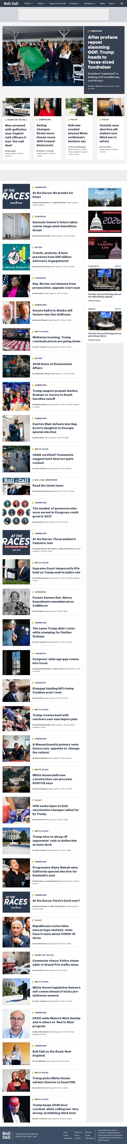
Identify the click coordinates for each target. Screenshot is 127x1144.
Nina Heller (11, 151)
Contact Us (78, 1132)
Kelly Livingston (41, 789)
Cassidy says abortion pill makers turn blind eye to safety (109, 133)
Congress (40, 216)
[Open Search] (122, 3)
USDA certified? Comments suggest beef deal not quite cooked (52, 458)
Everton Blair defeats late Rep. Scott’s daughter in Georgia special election (55, 428)
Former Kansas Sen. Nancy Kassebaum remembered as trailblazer (53, 601)
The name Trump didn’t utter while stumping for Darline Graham (53, 632)
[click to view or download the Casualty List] (105, 248)
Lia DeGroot (39, 819)
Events (66, 1135)
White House (42, 332)
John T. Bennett (96, 86)
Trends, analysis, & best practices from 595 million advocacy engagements (52, 256)
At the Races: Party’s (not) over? (56, 900)
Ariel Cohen (106, 147)
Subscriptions (89, 1138)
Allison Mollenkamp (78, 147)
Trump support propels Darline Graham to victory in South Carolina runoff (55, 394)
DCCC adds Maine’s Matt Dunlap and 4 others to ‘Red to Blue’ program (56, 1022)
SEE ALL (118, 266)
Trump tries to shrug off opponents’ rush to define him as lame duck (54, 840)
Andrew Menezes (54, 881)
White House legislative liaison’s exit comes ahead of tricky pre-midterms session (56, 991)
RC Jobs (87, 1135)
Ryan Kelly (39, 522)
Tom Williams (40, 1061)
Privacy (76, 1135)
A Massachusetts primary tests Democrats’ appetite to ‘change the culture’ (56, 748)
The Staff (77, 1138)
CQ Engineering (41, 578)
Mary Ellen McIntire (42, 202)
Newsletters (68, 1138)
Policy (73, 120)
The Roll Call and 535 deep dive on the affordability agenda (104, 295)
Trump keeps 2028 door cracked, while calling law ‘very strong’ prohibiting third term (55, 1109)
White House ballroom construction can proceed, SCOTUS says (52, 779)
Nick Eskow (39, 437)
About (66, 1132)
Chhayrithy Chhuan (42, 266)
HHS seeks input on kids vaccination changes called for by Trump (55, 810)
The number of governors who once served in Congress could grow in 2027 (55, 512)
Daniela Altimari (59, 202)
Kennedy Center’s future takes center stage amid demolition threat (55, 226)
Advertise (88, 1132)
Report (39, 247)
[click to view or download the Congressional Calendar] (105, 222)
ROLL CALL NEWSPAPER (46, 480)
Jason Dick (39, 970)
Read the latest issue (48, 485)
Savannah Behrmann (42, 236)
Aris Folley (39, 698)
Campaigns (96, 31)
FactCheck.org (40, 943)
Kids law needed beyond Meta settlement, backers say (78, 133)
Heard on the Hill (17, 120)
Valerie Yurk (58, 669)
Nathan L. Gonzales (46, 151)
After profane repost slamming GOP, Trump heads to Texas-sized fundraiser (103, 52)
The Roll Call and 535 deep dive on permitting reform (104, 334)
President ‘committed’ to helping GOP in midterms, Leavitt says (104, 77)
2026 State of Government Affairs (52, 366)
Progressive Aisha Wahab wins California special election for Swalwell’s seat (55, 871)
